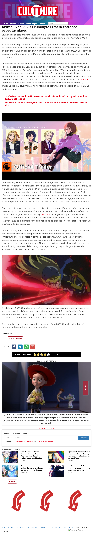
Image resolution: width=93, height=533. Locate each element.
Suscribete (83, 438)
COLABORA (19, 527)
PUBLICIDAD (7, 527)
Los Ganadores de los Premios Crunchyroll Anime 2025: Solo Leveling (79, 468)
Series (21, 23)
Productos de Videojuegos (62, 527)
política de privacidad (45, 442)
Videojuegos (31, 23)
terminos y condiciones (24, 442)
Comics (42, 23)
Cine (6, 23)
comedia (84, 79)
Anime (12, 481)
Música (13, 23)
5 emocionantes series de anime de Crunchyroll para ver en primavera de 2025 (32, 468)
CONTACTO (44, 527)
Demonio (45, 214)
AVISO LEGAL (32, 527)
